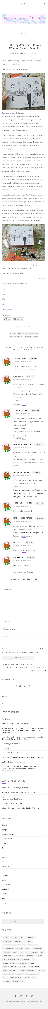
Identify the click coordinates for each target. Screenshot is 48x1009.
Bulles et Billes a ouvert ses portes (15, 723)
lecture (39, 956)
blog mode (27, 941)
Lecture (5, 875)
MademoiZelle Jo (22, 444)
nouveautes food (10, 970)
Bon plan (5, 830)
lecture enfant (9, 959)
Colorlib (22, 1002)
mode (32, 963)
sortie (5, 977)
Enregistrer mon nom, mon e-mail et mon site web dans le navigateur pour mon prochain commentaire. (23, 650)
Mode (4, 880)
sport (34, 977)
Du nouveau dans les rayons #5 (17, 664)
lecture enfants (23, 959)
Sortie (4, 894)
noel (37, 967)
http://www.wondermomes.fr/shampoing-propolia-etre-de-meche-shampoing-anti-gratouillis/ (29, 493)
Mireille (5, 304)
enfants (4, 857)
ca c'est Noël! (7, 839)
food (3, 862)
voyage (4, 903)
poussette (20, 974)
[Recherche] (44, 4)
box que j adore (31, 337)
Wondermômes (8, 309)
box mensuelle (16, 337)
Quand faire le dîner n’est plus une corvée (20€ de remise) (26, 668)
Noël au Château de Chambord (14, 753)
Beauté (24, 34)
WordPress (38, 1002)
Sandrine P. (6, 803)
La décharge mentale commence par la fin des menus (22, 757)
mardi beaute (22, 963)
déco (3, 848)
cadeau (19, 948)
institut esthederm (10, 956)
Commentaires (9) (23, 327)
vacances (6, 981)
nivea (31, 967)
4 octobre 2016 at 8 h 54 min (22, 361)
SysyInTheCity (7, 792)
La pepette (6, 871)
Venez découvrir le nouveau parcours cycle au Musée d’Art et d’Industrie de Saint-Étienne (22, 738)
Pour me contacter (9, 704)
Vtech (23, 981)
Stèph (3, 299)
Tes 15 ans (6, 719)
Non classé (6, 884)
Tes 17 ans (6, 748)
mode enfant (8, 967)
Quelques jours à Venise (11, 744)
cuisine (4, 843)
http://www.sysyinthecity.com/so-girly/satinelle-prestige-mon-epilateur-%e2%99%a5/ (29, 434)
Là (33, 959)
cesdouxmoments (22, 503)
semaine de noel (32, 974)
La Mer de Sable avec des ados (13, 762)
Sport (4, 898)
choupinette (38, 948)
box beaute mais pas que (28, 333)
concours (6, 952)
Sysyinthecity (20, 410)
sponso (26, 977)
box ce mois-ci (12, 113)
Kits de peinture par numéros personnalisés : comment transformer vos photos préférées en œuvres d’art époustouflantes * (23, 730)
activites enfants (28, 937)
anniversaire (8, 941)
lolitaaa (33, 53)
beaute (12, 333)
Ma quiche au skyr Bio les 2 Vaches (25, 808)
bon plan (21, 945)
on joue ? (5, 889)
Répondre (33, 358)
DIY (3, 852)
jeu (21, 956)
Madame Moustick (23, 518)
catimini (27, 948)
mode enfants (20, 967)
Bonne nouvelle (8, 834)
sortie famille (15, 977)
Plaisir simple (8, 974)
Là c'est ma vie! (7, 866)
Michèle (17, 542)
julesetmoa (19, 358)
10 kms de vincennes (11, 937)
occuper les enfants (27, 970)
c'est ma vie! (32, 945)
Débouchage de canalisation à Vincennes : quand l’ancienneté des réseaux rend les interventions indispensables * (20, 768)
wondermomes (21, 472)
